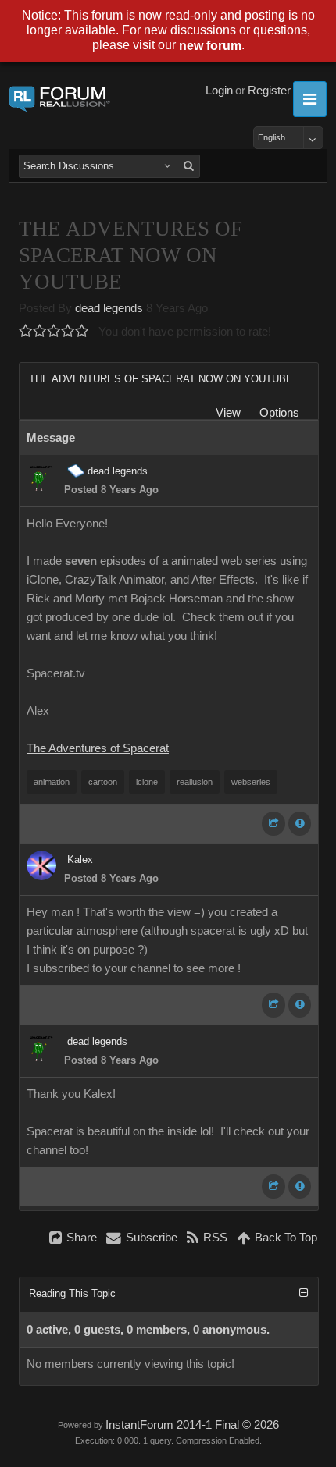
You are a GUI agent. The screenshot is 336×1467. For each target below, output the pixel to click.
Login (219, 90)
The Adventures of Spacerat (98, 748)
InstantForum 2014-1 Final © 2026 (192, 1425)
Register (269, 90)
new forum (210, 46)
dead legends (109, 308)
